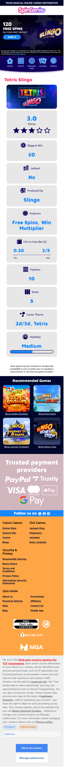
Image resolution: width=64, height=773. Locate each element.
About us (7, 596)
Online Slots (9, 528)
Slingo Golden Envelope (16, 413)
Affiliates (36, 601)
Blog (5, 610)
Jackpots (34, 537)
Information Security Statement (14, 582)
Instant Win (32, 67)
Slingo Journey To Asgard (16, 446)
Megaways (35, 532)
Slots (21, 66)
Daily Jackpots (38, 542)
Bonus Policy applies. (19, 54)
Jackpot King (36, 528)
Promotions (37, 596)
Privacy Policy (10, 575)
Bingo (53, 66)
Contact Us (37, 605)
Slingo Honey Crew (47, 446)
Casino (42, 66)
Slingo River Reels (47, 413)
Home (10, 66)
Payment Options (12, 601)
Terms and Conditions (8, 569)
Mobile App (37, 610)
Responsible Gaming (14, 559)
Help (5, 605)
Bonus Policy (9, 563)
